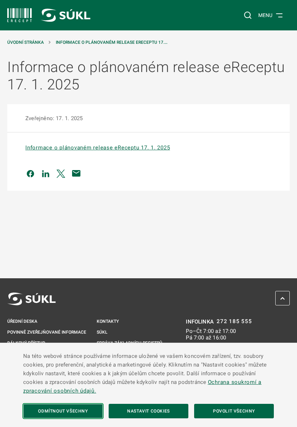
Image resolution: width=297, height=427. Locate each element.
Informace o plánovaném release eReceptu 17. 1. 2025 (97, 147)
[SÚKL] (19, 15)
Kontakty (108, 321)
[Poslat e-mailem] (76, 173)
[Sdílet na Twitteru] (61, 173)
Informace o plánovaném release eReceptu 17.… (111, 42)
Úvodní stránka (25, 42)
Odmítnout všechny (63, 411)
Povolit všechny (234, 411)
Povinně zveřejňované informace (46, 332)
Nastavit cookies (148, 411)
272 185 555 (234, 321)
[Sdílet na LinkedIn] (46, 173)
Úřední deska (22, 321)
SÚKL (102, 332)
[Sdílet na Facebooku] (30, 173)
